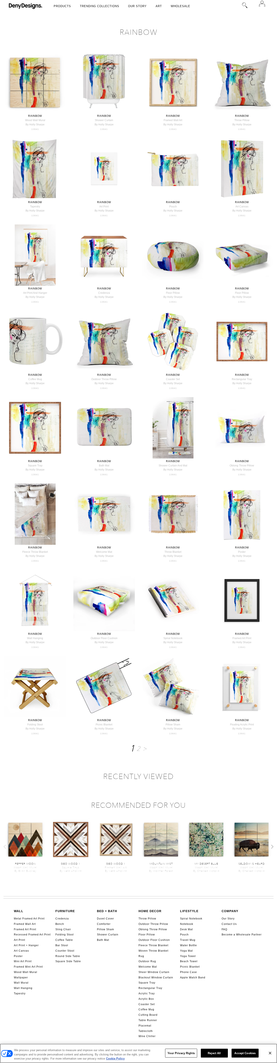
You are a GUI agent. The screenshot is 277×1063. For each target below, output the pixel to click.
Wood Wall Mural (25, 972)
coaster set (173, 379)
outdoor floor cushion (104, 638)
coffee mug (35, 379)
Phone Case (188, 972)
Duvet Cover (105, 918)
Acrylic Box (146, 998)
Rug (141, 956)
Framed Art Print (25, 929)
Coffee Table (64, 939)
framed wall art (173, 120)
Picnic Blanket (190, 966)
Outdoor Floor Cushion (154, 939)
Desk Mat (186, 929)
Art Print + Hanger (26, 945)
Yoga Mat (186, 950)
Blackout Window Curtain (155, 977)
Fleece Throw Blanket (153, 945)
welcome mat (104, 551)
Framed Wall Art (25, 924)
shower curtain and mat (173, 465)
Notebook (186, 924)
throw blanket (172, 551)
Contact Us (229, 924)
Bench (59, 924)
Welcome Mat (147, 966)
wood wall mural (35, 120)
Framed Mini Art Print (28, 966)
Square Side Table (68, 961)
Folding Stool (64, 934)
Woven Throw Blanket (153, 950)
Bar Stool (61, 945)
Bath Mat (103, 939)
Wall (18, 911)
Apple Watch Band (192, 977)
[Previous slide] (5, 847)
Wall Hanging (23, 988)
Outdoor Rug (147, 961)
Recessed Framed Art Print (32, 934)
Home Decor (149, 911)
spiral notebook (172, 638)
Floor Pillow (146, 934)
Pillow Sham (105, 929)
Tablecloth (145, 1031)
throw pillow (242, 120)
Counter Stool (64, 950)
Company (230, 911)
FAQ (224, 929)
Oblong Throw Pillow (152, 929)
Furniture (65, 911)
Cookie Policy (115, 1058)
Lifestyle (189, 911)
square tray (35, 465)
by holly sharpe (35, 124)
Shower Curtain (107, 934)
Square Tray (146, 982)
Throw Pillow (147, 918)
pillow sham (173, 724)
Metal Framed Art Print (29, 918)
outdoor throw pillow (104, 379)
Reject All (214, 1053)
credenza (104, 292)
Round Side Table (67, 956)
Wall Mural (21, 982)
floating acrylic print (242, 724)
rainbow (35, 115)
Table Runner (147, 1020)
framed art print (241, 638)
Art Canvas (21, 950)
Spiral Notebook (191, 918)
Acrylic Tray (146, 993)
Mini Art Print (23, 961)
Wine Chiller (147, 1036)
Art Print (19, 939)
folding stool (35, 724)
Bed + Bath (107, 911)
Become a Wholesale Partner (242, 934)
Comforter (104, 924)
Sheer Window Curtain (153, 972)
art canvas (241, 206)
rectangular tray (242, 379)
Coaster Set (146, 1004)
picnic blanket (104, 724)
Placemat (144, 1025)
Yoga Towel (188, 956)
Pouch (184, 934)
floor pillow (173, 292)
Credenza (62, 918)
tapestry (35, 206)
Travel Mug (187, 939)
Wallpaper (21, 977)
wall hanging (35, 638)
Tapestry (20, 993)
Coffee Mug (146, 1009)
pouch (173, 206)
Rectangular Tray (150, 988)
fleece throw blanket (35, 551)
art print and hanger (35, 292)
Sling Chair (63, 929)
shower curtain (104, 120)
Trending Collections (99, 6)
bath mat (104, 465)
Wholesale (180, 6)
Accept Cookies (245, 1053)
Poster (18, 956)
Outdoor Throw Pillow (153, 924)
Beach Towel (189, 961)
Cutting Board (148, 1014)
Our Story (137, 6)
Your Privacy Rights (181, 1053)
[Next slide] (272, 847)
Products (62, 6)
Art (159, 6)
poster (242, 551)
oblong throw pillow (242, 465)
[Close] (270, 1053)
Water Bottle (188, 945)
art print (104, 206)
